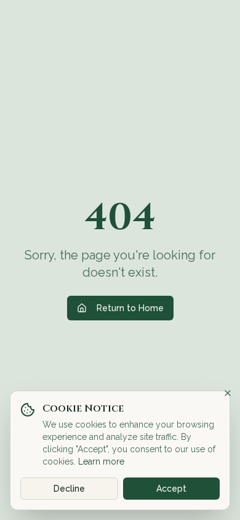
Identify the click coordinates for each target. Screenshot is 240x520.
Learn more (101, 461)
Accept (171, 489)
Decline (69, 489)
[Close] (227, 393)
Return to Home (130, 308)
